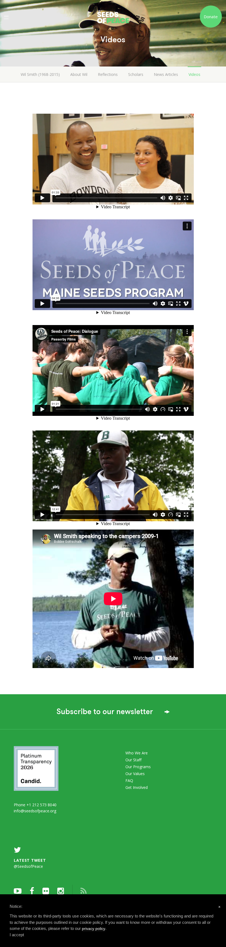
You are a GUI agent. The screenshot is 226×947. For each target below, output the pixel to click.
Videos (194, 74)
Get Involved (136, 787)
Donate (211, 16)
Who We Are (136, 753)
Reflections (108, 74)
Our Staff (133, 759)
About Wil (78, 74)
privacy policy (93, 928)
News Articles (166, 74)
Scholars (135, 74)
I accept (17, 934)
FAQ (129, 780)
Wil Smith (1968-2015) (40, 74)
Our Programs (138, 766)
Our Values (135, 773)
